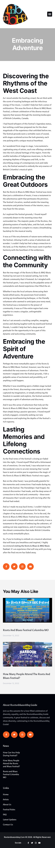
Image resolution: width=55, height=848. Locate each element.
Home (6, 794)
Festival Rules (9, 809)
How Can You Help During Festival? (11, 754)
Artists (6, 799)
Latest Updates (9, 819)
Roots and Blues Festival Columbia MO (26, 630)
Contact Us (8, 824)
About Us (7, 804)
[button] (49, 14)
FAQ (5, 814)
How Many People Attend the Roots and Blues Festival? (11, 763)
